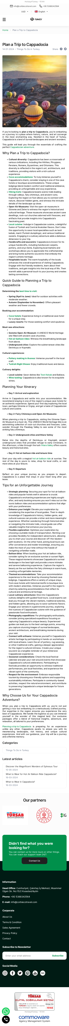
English (42, 11)
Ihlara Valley (47, 445)
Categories (10, 742)
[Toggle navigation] (4, 19)
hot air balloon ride (41, 458)
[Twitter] (20, 973)
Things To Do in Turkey (28, 49)
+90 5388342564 (51, 6)
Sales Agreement (11, 927)
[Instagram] (5, 973)
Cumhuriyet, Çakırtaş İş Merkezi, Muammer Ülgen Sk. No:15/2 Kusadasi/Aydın (31, 890)
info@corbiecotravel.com (25, 6)
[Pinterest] (27, 973)
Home (5, 30)
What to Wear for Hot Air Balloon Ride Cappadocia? (31, 774)
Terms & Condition (12, 922)
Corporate (8, 910)
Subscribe (57, 955)
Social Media (9, 965)
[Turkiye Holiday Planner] (36, 19)
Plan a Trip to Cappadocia (25, 30)
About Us (7, 916)
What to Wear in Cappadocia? (20, 781)
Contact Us (34, 860)
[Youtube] (35, 973)
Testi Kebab (46, 374)
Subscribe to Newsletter (16, 947)
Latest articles (12, 759)
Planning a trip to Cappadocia (16, 726)
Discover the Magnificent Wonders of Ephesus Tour (32, 766)
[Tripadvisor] (42, 973)
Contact (6, 938)
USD (23, 11)
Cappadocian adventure (22, 147)
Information (9, 882)
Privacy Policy (9, 933)
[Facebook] (12, 973)
